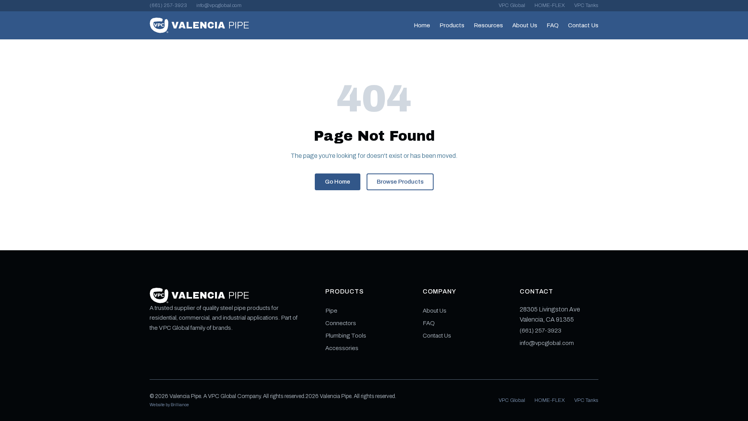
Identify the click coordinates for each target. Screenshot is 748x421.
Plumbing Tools (345, 336)
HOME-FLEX (550, 5)
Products (451, 25)
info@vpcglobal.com (219, 5)
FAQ (553, 25)
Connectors (340, 323)
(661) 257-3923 (168, 5)
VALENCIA (210, 25)
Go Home (337, 182)
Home (422, 25)
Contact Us (583, 25)
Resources (488, 25)
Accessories (341, 348)
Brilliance (180, 404)
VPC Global (512, 5)
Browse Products (400, 182)
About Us (524, 25)
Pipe (331, 311)
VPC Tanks (586, 5)
